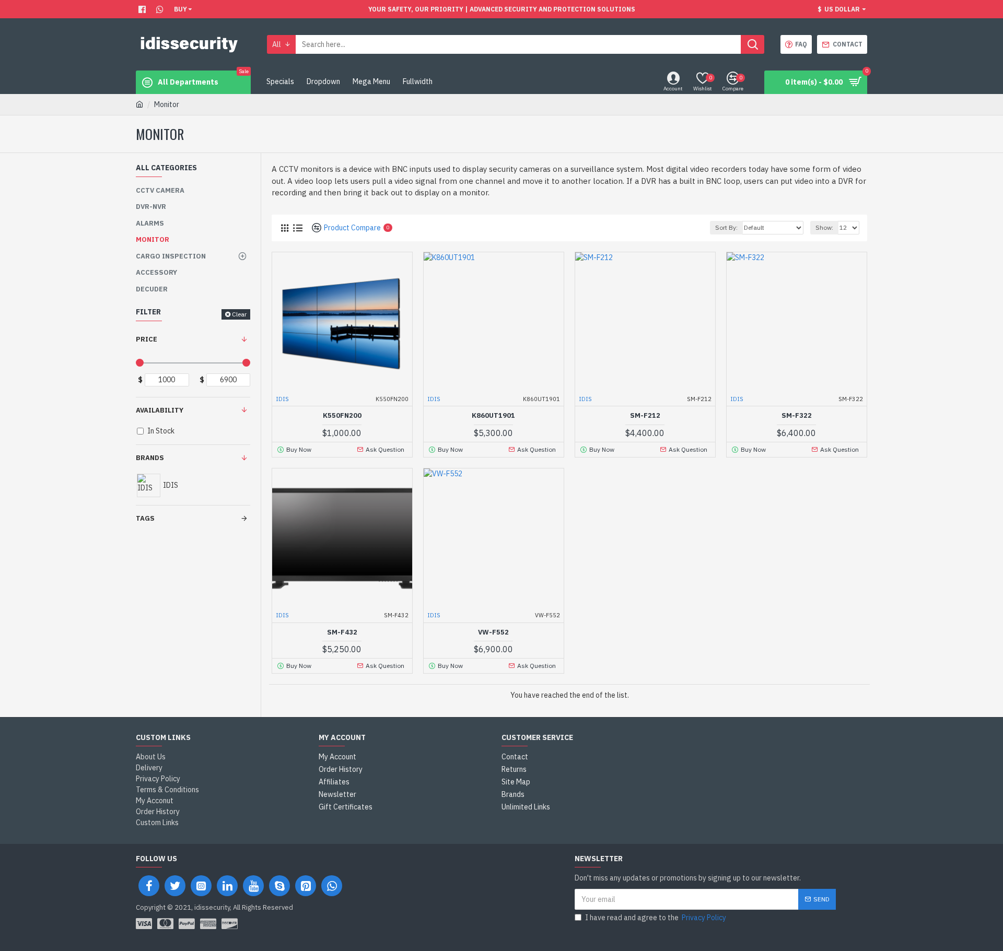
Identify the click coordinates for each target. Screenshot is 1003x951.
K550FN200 (342, 416)
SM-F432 (342, 632)
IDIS (282, 399)
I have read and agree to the (655, 917)
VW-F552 (493, 632)
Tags (145, 518)
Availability (159, 410)
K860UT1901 (493, 416)
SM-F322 (797, 416)
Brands (150, 457)
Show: (824, 227)
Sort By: (726, 227)
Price (146, 339)
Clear (239, 314)
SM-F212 (645, 416)
